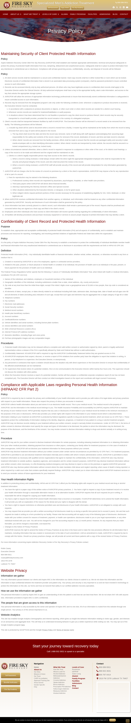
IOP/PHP (75, 671)
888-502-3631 (105, 671)
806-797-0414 (105, 675)
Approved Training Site (42, 680)
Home (5, 14)
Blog (115, 14)
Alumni (64, 14)
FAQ (35, 687)
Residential (76, 669)
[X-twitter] (117, 7)
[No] (128, 721)
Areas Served (38, 682)
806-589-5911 (122, 2)
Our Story (37, 672)
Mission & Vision (39, 674)
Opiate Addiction (59, 682)
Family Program (78, 14)
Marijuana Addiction (60, 691)
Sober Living (76, 674)
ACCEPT (112, 720)
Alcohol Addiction (59, 674)
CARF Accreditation (40, 678)
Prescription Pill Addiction (62, 686)
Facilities (76, 681)
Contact (124, 14)
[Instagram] (120, 7)
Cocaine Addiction (59, 680)
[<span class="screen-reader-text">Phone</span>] (97, 667)
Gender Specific (39, 685)
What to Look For (59, 671)
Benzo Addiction (58, 684)
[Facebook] (114, 7)
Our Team (37, 676)
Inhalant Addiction (59, 693)
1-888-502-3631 (57, 651)
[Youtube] (127, 7)
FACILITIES (92, 14)
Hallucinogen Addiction (61, 689)
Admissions (104, 14)
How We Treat (58, 669)
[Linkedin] (124, 7)
